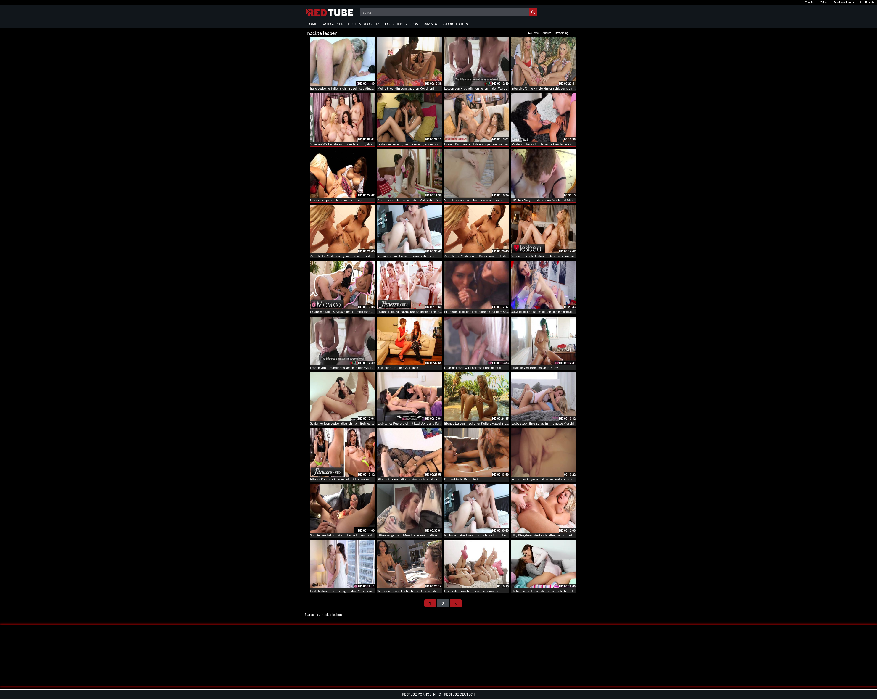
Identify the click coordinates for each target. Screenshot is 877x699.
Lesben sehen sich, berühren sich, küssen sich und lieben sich (420, 144)
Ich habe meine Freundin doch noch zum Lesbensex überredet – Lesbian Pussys (499, 535)
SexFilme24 (867, 2)
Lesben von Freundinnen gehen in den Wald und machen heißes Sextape (494, 88)
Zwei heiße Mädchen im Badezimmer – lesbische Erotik (483, 256)
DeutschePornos (844, 2)
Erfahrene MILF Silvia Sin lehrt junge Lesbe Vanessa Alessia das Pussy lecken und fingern (372, 312)
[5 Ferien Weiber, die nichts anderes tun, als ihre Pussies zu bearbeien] (342, 117)
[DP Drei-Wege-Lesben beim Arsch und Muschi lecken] (543, 173)
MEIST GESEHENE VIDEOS (397, 24)
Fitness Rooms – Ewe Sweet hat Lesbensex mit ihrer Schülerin (353, 479)
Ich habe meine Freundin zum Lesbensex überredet (413, 256)
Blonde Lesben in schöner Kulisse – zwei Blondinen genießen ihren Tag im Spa (498, 423)
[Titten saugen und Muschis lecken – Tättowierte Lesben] (409, 508)
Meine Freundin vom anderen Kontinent (405, 88)
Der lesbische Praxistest (461, 479)
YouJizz (810, 2)
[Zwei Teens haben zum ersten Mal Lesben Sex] (409, 173)
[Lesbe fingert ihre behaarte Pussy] (543, 341)
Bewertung (561, 33)
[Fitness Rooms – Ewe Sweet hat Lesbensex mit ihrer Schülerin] (342, 452)
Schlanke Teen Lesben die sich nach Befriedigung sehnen (349, 423)
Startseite (311, 614)
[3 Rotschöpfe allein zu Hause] (409, 341)
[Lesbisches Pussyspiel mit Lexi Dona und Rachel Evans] (409, 396)
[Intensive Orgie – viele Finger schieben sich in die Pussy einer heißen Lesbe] (543, 61)
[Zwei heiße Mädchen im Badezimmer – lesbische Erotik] (476, 229)
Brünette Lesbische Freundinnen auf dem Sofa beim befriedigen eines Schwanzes (501, 312)
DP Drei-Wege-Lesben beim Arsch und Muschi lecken (549, 200)
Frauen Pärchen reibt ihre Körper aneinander (476, 144)
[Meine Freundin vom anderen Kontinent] (409, 61)
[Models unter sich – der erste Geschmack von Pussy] (543, 117)
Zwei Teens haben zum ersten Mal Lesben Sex (409, 200)
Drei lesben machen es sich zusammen (471, 591)
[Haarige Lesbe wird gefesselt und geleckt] (476, 341)
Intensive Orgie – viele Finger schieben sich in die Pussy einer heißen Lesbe (564, 88)
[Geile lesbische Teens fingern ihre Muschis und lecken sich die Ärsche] (342, 564)
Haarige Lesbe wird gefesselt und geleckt (472, 367)
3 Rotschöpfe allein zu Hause (397, 367)
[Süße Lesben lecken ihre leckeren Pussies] (476, 173)
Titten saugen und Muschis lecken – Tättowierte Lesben (416, 535)
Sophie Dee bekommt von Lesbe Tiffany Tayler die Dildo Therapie (356, 535)
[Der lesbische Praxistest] (476, 452)
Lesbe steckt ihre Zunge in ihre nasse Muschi (542, 423)
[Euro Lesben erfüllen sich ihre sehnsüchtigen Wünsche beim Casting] (342, 61)
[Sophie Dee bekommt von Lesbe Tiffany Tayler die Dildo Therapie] (342, 508)
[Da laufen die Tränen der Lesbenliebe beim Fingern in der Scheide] (543, 564)
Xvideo (824, 2)
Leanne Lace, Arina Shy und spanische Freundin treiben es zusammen (425, 312)
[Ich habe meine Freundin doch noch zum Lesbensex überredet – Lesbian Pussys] (476, 508)
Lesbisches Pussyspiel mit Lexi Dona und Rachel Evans (415, 423)
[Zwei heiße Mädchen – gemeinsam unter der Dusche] (342, 229)
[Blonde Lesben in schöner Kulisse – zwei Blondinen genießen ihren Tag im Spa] (476, 396)
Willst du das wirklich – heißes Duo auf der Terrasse (414, 591)
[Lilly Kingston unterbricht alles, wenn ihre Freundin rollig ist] (543, 508)
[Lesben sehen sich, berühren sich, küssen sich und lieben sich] (409, 117)
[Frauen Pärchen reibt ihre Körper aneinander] (476, 117)
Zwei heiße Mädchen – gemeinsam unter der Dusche (347, 256)
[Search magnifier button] (533, 12)
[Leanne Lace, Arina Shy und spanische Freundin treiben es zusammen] (409, 285)
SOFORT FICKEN (455, 24)
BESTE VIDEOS (360, 24)
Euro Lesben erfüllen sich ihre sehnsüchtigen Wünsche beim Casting (358, 88)
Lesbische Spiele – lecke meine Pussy (336, 200)
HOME (312, 24)
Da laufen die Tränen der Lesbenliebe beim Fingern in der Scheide (557, 591)
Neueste (533, 33)
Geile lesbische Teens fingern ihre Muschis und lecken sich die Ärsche (359, 591)
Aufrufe (546, 33)
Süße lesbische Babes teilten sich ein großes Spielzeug (549, 312)
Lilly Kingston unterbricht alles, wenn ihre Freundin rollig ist (554, 535)
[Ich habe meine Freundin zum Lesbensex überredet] (409, 229)
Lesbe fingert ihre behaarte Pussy (534, 367)
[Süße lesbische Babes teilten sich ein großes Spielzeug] (543, 285)
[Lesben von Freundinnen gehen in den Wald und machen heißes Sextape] (476, 61)
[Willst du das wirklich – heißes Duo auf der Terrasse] (409, 564)
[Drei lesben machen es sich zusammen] (476, 564)
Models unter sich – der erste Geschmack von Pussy (547, 144)
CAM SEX (430, 24)
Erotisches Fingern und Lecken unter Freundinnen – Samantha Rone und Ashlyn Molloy (572, 479)
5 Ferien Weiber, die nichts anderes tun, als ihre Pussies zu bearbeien (358, 144)
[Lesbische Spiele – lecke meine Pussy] (342, 173)
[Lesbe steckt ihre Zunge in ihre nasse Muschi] (543, 396)
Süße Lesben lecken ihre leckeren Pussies (473, 200)
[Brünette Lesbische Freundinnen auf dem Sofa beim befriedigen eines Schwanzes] (476, 285)
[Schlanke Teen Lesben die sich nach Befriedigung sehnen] (342, 396)
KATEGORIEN (332, 24)
